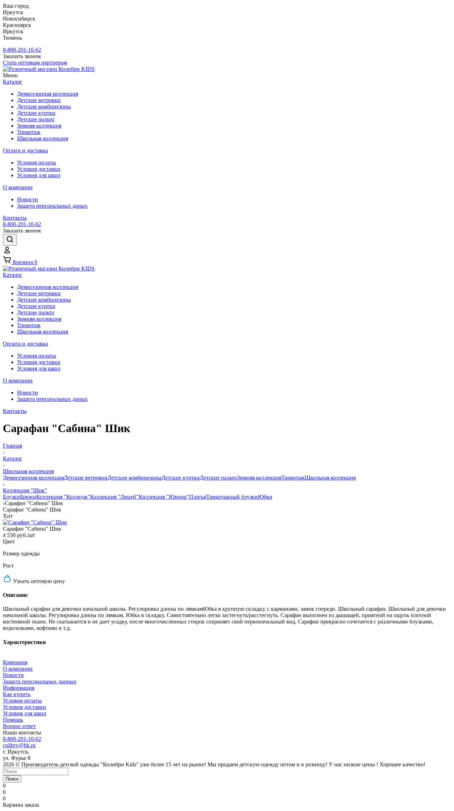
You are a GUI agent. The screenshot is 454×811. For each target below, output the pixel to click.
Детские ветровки (85, 478)
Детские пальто (218, 478)
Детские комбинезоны (134, 478)
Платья (197, 497)
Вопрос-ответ (19, 726)
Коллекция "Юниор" (164, 497)
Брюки (28, 497)
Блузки (11, 497)
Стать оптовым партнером (35, 63)
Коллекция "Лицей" (114, 497)
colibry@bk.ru (19, 745)
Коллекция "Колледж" (63, 497)
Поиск (12, 779)
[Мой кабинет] (7, 252)
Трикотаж (293, 478)
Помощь (13, 720)
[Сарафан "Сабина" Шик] (35, 522)
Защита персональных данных (40, 681)
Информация (18, 688)
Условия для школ (24, 713)
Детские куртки (180, 478)
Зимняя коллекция (259, 478)
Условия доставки (24, 707)
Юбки (265, 497)
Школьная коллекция (330, 478)
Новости (13, 675)
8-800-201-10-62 (22, 50)
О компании (18, 669)
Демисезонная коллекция (33, 478)
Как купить (17, 694)
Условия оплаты (22, 701)
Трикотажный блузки (232, 497)
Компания (15, 662)
